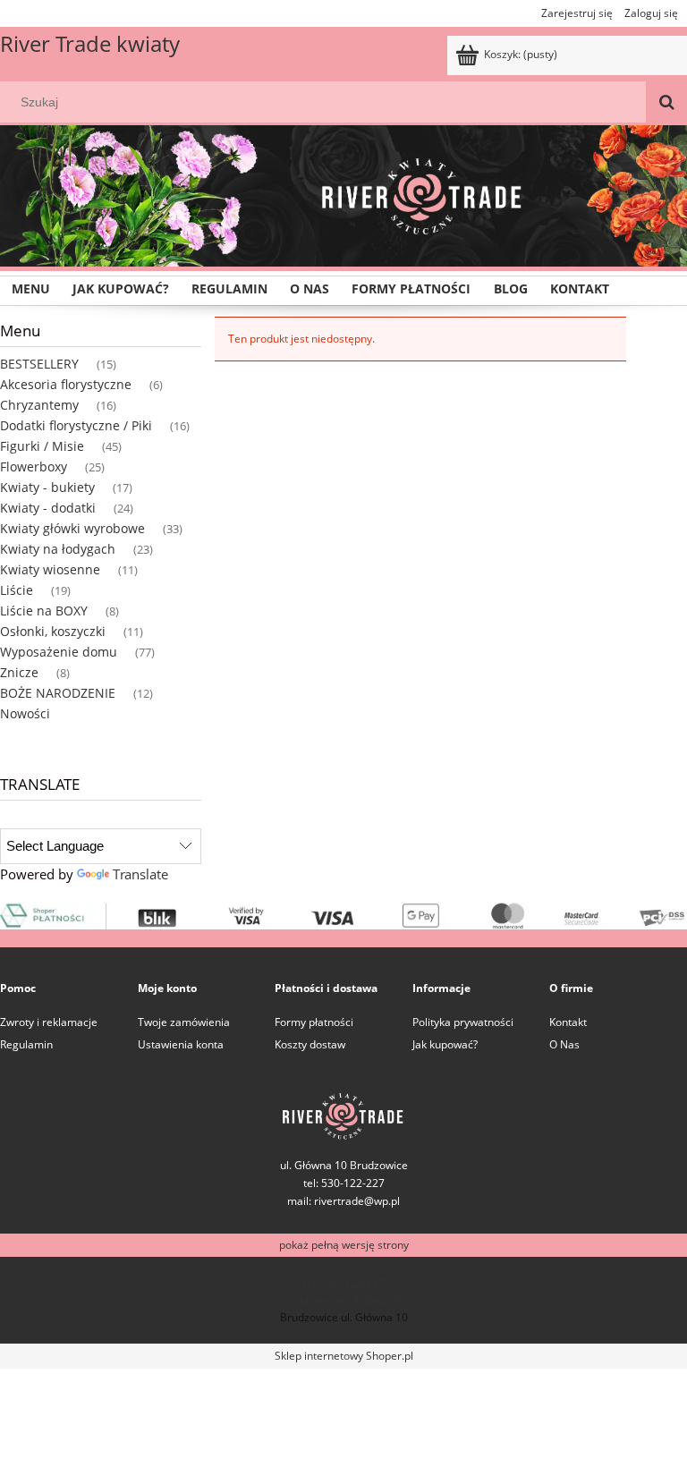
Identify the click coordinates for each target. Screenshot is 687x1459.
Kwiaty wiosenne (50, 569)
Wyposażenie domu (58, 651)
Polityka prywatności (462, 1022)
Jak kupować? (445, 1044)
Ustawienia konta (181, 1044)
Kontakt (568, 1022)
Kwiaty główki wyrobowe (72, 528)
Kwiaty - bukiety (47, 487)
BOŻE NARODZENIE (57, 692)
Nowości (25, 713)
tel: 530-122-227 (344, 1283)
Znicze (19, 672)
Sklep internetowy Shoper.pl (344, 1355)
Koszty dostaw (310, 1044)
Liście (16, 589)
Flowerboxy (33, 466)
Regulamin (26, 1044)
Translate (140, 874)
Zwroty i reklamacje (49, 1022)
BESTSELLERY (39, 363)
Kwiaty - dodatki (48, 507)
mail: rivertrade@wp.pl (343, 1201)
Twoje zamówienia (184, 1022)
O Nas (564, 1044)
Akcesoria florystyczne (65, 384)
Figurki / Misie (42, 445)
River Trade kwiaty (90, 43)
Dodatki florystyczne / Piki (76, 425)
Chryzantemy (39, 404)
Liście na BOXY (44, 610)
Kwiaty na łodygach (57, 548)
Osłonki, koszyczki (53, 631)
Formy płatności (314, 1022)
